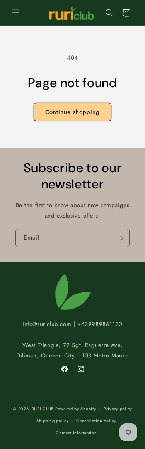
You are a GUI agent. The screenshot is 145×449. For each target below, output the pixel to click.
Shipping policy (52, 421)
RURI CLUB (43, 409)
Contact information (76, 433)
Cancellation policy (96, 421)
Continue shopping (72, 112)
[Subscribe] (120, 238)
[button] (15, 12)
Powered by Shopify (75, 409)
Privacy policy (118, 409)
